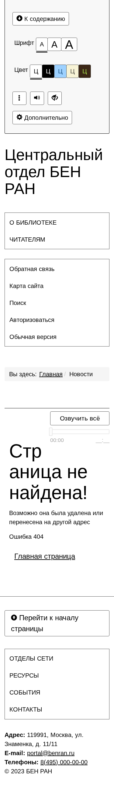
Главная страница (44, 556)
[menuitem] (57, 222)
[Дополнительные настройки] (55, 98)
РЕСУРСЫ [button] (24, 675)
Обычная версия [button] (33, 336)
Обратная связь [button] (31, 269)
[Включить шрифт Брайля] (19, 98)
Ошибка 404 (26, 536)
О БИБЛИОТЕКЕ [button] (33, 222)
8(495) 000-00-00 (64, 762)
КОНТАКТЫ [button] (25, 709)
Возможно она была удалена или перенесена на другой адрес (56, 517)
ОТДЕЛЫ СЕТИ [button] (31, 658)
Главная (51, 374)
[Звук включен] (37, 98)
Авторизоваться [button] (31, 319)
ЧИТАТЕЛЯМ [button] (27, 239)
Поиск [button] (17, 303)
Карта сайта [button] (26, 286)
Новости (81, 374)
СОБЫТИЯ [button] (24, 692)
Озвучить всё (80, 418)
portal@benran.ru (50, 753)
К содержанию (43, 18)
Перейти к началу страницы (44, 623)
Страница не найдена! (48, 472)
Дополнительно (45, 117)
